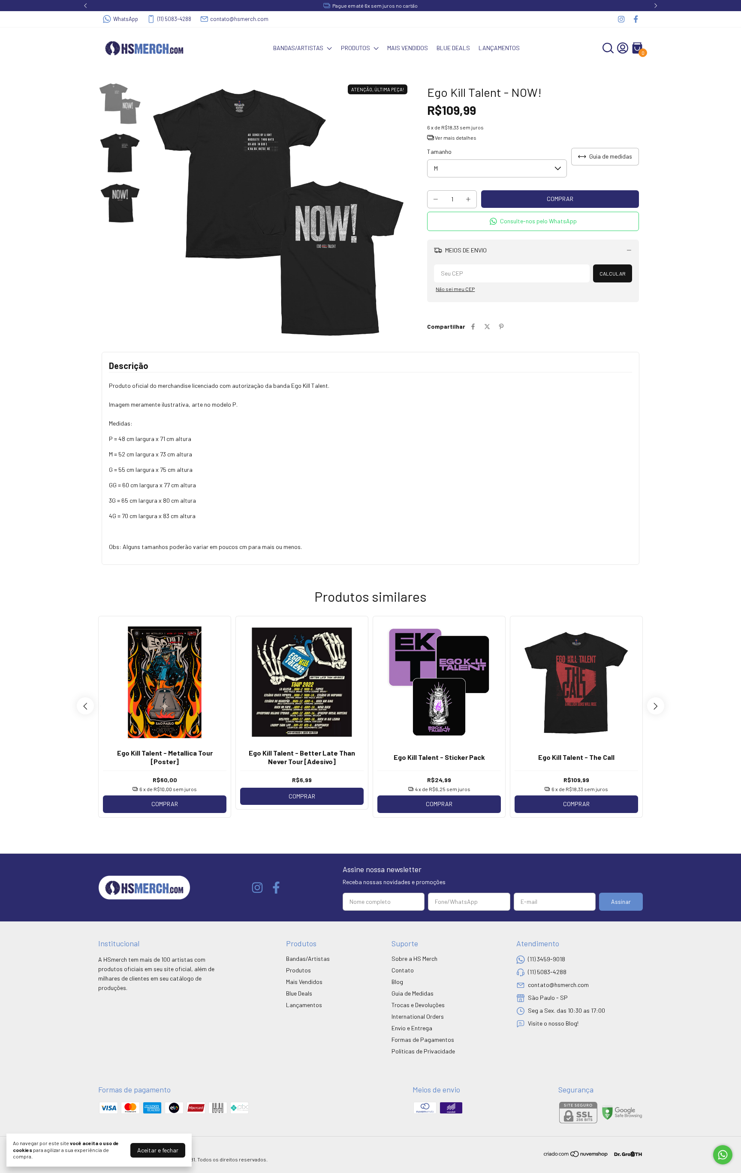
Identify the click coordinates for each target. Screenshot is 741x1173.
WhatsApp (125, 18)
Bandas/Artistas (298, 47)
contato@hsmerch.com (239, 18)
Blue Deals (453, 47)
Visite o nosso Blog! (553, 1022)
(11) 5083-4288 (174, 18)
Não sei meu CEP (455, 289)
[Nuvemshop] (576, 1155)
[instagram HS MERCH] (621, 19)
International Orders (418, 1016)
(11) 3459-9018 (546, 958)
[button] (533, 221)
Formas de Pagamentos (423, 1039)
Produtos (355, 47)
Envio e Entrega (412, 1028)
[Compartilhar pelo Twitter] (487, 326)
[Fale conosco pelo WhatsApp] (722, 1154)
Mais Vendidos (407, 47)
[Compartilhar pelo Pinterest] (501, 326)
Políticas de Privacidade (423, 1051)
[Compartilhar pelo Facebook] (473, 326)
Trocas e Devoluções (418, 1004)
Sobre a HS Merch (414, 958)
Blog (397, 981)
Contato (403, 970)
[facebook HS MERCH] (636, 19)
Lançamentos (499, 47)
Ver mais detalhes (455, 138)
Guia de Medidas (413, 993)
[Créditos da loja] (626, 1154)
